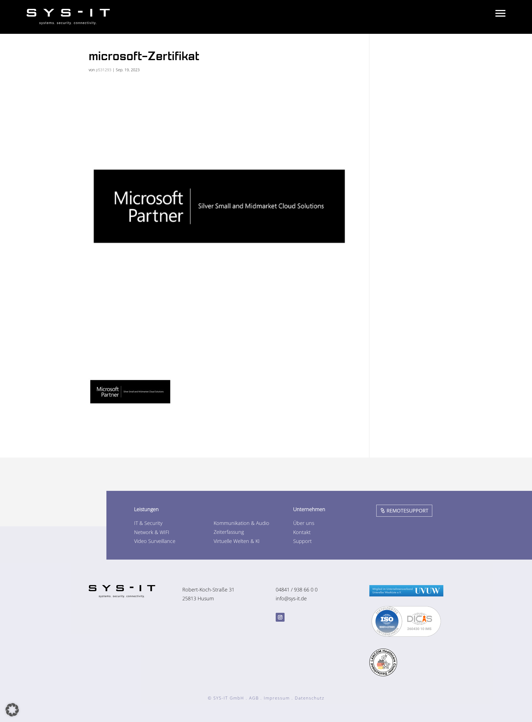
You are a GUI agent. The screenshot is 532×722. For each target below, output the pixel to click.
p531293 (103, 69)
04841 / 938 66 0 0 (297, 589)
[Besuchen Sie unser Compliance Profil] (406, 634)
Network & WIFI (151, 532)
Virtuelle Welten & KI (237, 541)
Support (302, 541)
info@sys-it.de (291, 598)
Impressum (277, 698)
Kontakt (302, 532)
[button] (12, 710)
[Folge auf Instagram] (280, 617)
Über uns (303, 523)
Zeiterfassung (229, 532)
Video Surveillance (154, 541)
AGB (254, 698)
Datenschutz (309, 698)
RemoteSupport (407, 510)
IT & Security (148, 523)
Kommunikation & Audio (241, 523)
